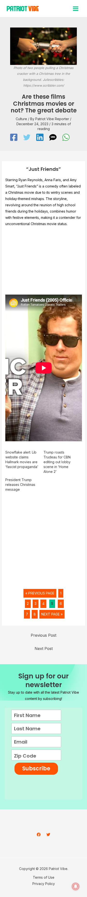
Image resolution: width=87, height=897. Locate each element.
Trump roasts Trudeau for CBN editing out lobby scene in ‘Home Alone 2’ (57, 462)
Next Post (44, 648)
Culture (21, 119)
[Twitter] (26, 137)
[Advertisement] (43, 262)
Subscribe (36, 768)
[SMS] (53, 137)
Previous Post (43, 635)
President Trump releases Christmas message (20, 484)
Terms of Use (43, 877)
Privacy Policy (43, 884)
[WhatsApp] (66, 137)
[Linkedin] (40, 137)
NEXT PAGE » (52, 614)
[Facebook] (13, 137)
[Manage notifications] (76, 886)
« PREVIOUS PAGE (39, 593)
